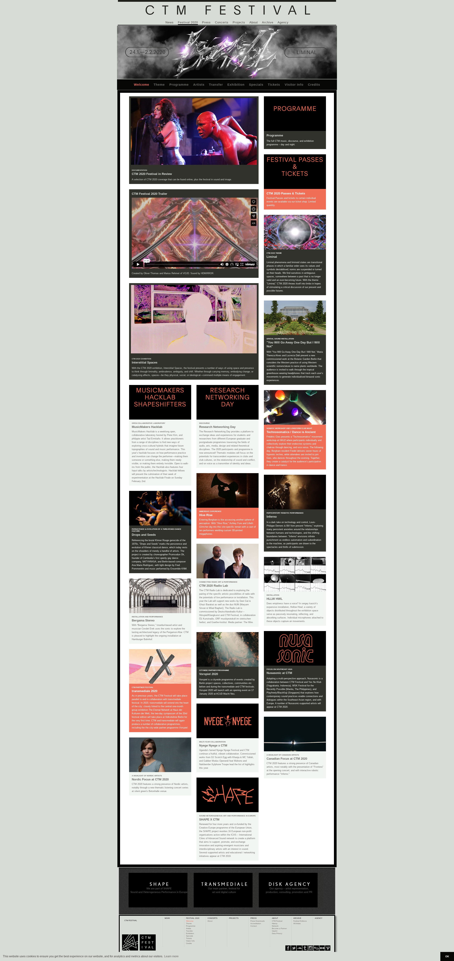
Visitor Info (294, 84)
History (274, 923)
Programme (179, 84)
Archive (267, 22)
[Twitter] (293, 948)
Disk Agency (290, 884)
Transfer (216, 84)
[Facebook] (288, 948)
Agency (283, 22)
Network (275, 926)
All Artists (297, 923)
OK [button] (447, 956)
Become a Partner (279, 928)
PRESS (253, 918)
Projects (239, 22)
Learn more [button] (171, 956)
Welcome (141, 84)
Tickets (274, 84)
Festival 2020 (188, 22)
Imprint (274, 931)
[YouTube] (322, 948)
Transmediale (225, 884)
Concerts (221, 22)
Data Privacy (277, 933)
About (253, 22)
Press (206, 22)
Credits (314, 84)
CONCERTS (212, 918)
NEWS (167, 918)
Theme (159, 84)
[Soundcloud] (299, 948)
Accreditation (255, 923)
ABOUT (275, 918)
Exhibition (236, 84)
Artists (198, 84)
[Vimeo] (316, 948)
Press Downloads (257, 921)
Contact (253, 926)
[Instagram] (305, 948)
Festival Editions (300, 921)
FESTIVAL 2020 (192, 918)
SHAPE (160, 884)
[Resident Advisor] (327, 948)
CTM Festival (277, 921)
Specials (256, 84)
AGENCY (318, 918)
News (169, 22)
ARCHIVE (297, 918)
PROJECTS (234, 918)
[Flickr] (310, 948)
